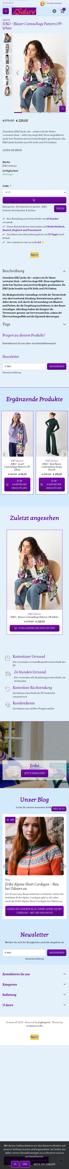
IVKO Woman (10, 165)
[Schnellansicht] (27, 417)
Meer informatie (44, 1164)
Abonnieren (56, 366)
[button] (54, 10)
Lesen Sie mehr (12, 150)
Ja (15, 1164)
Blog (7, 879)
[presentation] (17, 73)
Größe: (7, 186)
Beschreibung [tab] (13, 271)
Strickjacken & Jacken (28, 206)
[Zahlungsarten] (34, 255)
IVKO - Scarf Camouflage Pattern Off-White (17, 467)
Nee (25, 1164)
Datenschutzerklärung (12, 372)
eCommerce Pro (34, 1025)
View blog (59, 808)
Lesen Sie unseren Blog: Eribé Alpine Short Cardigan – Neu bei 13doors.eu (34, 911)
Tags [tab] (6, 324)
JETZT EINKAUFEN (34, 773)
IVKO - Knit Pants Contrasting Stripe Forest (52, 467)
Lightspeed (44, 1022)
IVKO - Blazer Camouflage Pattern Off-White (34, 617)
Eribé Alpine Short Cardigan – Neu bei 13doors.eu (32, 886)
